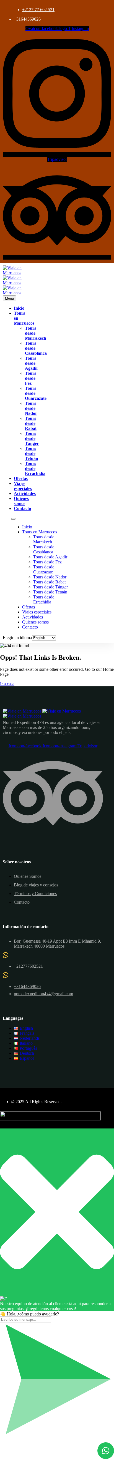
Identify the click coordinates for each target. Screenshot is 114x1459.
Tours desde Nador (31, 408)
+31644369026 (27, 19)
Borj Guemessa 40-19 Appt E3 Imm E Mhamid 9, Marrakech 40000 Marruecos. (57, 943)
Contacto (22, 508)
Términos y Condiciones (35, 893)
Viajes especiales (23, 486)
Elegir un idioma (17, 637)
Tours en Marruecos (39, 531)
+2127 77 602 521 (38, 9)
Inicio (19, 308)
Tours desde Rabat (31, 423)
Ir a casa (7, 683)
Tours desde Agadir (31, 363)
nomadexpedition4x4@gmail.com (43, 993)
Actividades (25, 493)
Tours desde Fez (30, 378)
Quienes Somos (27, 876)
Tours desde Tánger (32, 438)
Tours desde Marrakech (43, 539)
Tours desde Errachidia (35, 468)
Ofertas (21, 478)
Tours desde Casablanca (43, 549)
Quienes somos (21, 501)
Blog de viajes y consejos (36, 885)
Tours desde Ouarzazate (43, 569)
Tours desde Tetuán (31, 453)
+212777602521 (28, 966)
